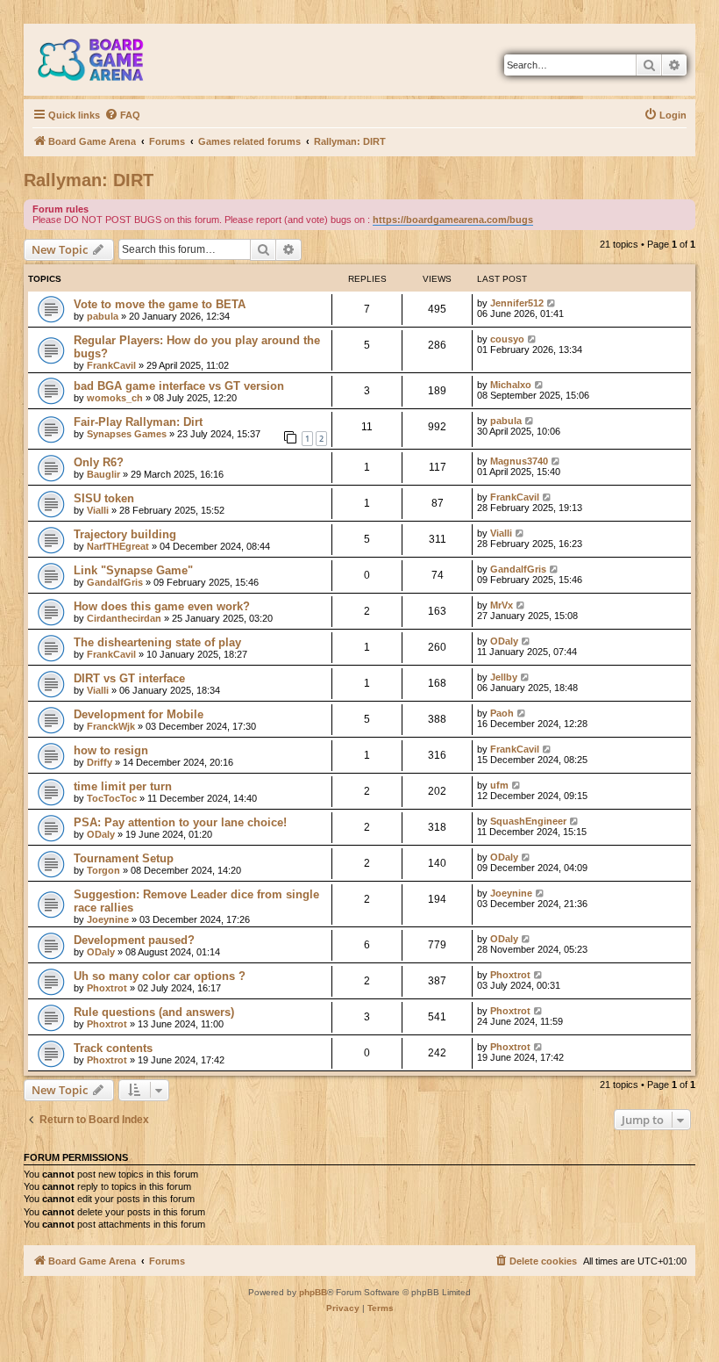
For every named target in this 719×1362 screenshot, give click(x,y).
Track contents (113, 1048)
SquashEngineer (528, 821)
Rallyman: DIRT (88, 180)
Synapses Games (127, 434)
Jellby (503, 677)
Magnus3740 (519, 461)
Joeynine (108, 919)
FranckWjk (111, 726)
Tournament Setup (124, 858)
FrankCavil (111, 365)
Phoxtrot (107, 988)
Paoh (502, 713)
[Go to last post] (552, 303)
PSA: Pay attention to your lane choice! (180, 822)
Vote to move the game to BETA (160, 304)
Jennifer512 (517, 303)
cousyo (507, 339)
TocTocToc (112, 798)
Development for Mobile (138, 714)
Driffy (99, 762)
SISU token (104, 498)
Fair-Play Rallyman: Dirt (138, 422)
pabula (102, 316)
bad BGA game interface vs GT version (179, 386)
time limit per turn (123, 786)
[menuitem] (122, 115)
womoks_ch (115, 398)
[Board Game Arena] (103, 59)
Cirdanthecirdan (124, 618)
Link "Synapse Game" (133, 570)
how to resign (111, 750)
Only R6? (99, 462)
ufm (499, 785)
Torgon (103, 870)
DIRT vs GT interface (129, 678)
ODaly (504, 641)
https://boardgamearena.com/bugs (453, 219)
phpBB (313, 1292)
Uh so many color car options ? (160, 976)
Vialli (98, 510)
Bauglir (103, 474)
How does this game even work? (162, 606)
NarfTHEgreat (118, 546)
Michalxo (510, 384)
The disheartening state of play (157, 642)
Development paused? (134, 940)
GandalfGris (115, 582)
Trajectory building (125, 534)
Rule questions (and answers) (154, 1012)
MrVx (501, 605)
